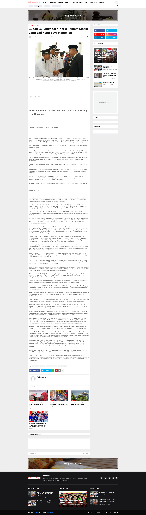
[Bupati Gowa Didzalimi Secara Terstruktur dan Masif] (98, 75)
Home (44, 2)
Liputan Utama (41, 366)
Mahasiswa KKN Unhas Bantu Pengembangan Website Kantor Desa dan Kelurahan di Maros (38, 425)
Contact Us (47, 6)
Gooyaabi (51, 512)
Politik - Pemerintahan (51, 366)
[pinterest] (116, 478)
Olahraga (93, 2)
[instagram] (113, 478)
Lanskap (101, 2)
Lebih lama (85, 453)
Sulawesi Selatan (62, 366)
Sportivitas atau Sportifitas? (107, 66)
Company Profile (56, 6)
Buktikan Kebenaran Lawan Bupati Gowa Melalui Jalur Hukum (45, 493)
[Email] (59, 370)
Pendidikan (52, 2)
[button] (116, 2)
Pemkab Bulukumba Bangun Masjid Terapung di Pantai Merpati (79, 404)
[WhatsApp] (52, 370)
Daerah (67, 2)
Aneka (60, 2)
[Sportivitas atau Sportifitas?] (98, 68)
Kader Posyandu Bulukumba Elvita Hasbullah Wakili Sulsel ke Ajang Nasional (59, 404)
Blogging (36, 512)
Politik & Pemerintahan (79, 2)
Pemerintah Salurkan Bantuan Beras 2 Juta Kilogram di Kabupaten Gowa (37, 404)
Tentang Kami (38, 6)
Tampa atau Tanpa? (108, 82)
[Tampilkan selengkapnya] (62, 370)
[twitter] (105, 478)
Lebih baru (33, 453)
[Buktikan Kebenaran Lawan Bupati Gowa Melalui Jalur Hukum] (32, 494)
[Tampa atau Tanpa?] (98, 84)
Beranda (31, 25)
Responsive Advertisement (105, 102)
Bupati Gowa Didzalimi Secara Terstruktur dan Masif (109, 75)
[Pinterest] (56, 370)
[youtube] (109, 478)
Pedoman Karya (42, 377)
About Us (115, 512)
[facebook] (117, 6)
